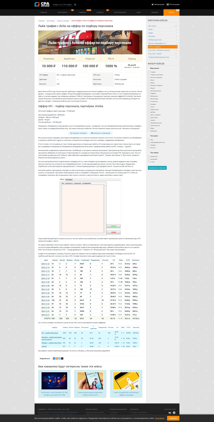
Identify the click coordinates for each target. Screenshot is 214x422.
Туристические (155, 125)
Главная (43, 12)
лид (151, 139)
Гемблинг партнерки (156, 75)
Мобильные (154, 96)
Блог (139, 12)
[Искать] (75, 4)
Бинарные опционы (156, 85)
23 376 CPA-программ (71, 412)
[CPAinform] (42, 4)
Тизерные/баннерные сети (162, 57)
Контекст (162, 36)
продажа (153, 145)
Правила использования (139, 412)
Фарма (152, 83)
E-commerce (154, 101)
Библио (154, 12)
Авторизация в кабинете (96, 412)
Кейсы (174, 11)
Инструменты (120, 12)
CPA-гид (48, 414)
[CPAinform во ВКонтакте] (169, 412)
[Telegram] (59, 358)
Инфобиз (153, 93)
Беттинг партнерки (156, 77)
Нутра (152, 80)
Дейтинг (152, 112)
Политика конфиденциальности (141, 414)
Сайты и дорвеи (63, 20)
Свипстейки (154, 117)
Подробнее (159, 418)
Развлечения (154, 109)
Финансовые (154, 99)
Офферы (85, 11)
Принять (173, 418)
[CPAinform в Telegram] (174, 412)
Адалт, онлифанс (155, 115)
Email (162, 29)
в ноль (152, 162)
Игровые (153, 104)
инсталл (152, 147)
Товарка (153, 72)
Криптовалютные (155, 91)
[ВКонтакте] (54, 358)
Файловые (153, 131)
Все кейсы (162, 26)
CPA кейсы (51, 20)
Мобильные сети (162, 40)
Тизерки (102, 11)
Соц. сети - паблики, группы (162, 50)
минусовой (153, 159)
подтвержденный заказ (157, 142)
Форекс (152, 88)
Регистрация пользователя (97, 414)
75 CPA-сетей (55, 412)
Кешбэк (152, 120)
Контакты (114, 414)
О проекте (114, 412)
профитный (153, 156)
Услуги (152, 107)
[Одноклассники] (57, 358)
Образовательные (156, 123)
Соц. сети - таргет (162, 54)
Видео (162, 33)
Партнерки (65, 11)
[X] (62, 358)
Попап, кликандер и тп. (162, 43)
